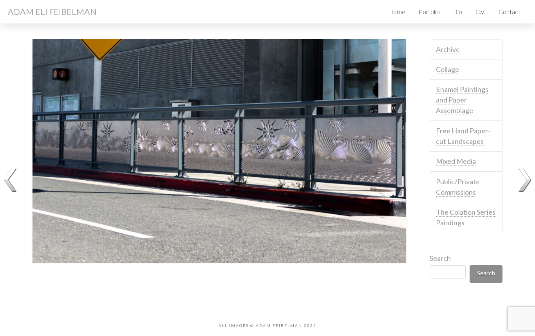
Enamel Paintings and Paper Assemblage (462, 100)
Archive (448, 49)
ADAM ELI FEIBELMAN (52, 12)
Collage (447, 69)
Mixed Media (456, 161)
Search (440, 258)
